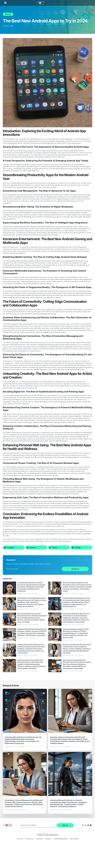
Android (8, 14)
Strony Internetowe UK (51, 835)
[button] (5, 3)
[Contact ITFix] (82, 825)
